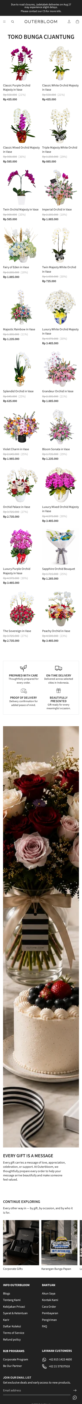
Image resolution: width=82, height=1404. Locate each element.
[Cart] (77, 21)
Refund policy (12, 1339)
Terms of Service (13, 1333)
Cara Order (49, 1306)
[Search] (12, 21)
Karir (6, 1320)
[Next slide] (74, 1245)
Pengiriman (49, 1320)
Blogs (6, 1293)
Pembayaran (50, 1313)
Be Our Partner (12, 1366)
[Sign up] (75, 1390)
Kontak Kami (50, 1300)
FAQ (44, 1326)
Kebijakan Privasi (14, 1306)
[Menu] (4, 21)
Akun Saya (48, 1293)
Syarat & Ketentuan (15, 1313)
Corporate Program (15, 1359)
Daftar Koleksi (12, 1326)
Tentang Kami (12, 1300)
